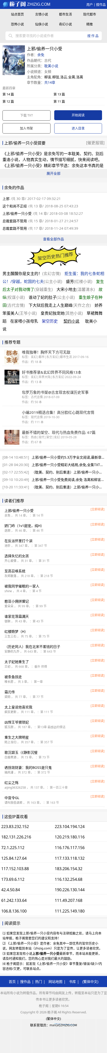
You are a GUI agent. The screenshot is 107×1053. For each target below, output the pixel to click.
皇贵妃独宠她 (62, 313)
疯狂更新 (10, 712)
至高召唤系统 (14, 571)
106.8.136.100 (14, 911)
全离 (71, 77)
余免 (40, 54)
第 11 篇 (59, 101)
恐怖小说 (17, 24)
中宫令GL (11, 797)
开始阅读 (78, 115)
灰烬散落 (10, 576)
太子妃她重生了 (16, 661)
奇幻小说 (65, 24)
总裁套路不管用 (14, 221)
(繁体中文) (90, 981)
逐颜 (7, 530)
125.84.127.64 (14, 858)
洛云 (63, 77)
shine (8, 591)
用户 (89, 4)
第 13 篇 (59, 94)
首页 (12, 981)
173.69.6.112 (12, 879)
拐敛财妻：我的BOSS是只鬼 (28, 767)
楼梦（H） (16, 631)
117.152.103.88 (15, 868)
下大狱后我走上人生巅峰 (60, 305)
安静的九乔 (11, 651)
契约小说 (71, 321)
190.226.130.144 (70, 889)
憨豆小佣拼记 (16, 601)
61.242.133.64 (14, 900)
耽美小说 (51, 65)
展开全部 (53, 173)
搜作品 (101, 4)
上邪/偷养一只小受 (23, 153)
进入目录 (78, 128)
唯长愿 (8, 682)
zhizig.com (38, 4)
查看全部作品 (53, 239)
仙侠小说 (41, 24)
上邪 (5, 198)
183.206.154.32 (68, 868)
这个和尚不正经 (14, 206)
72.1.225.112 (12, 847)
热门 (38, 981)
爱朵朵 (8, 606)
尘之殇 (11, 782)
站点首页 (17, 14)
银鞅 (7, 621)
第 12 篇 (8, 101)
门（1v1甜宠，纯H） (24, 525)
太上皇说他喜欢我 (18, 707)
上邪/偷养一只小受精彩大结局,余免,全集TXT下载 (69, 464)
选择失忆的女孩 (16, 556)
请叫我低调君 (13, 803)
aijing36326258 (15, 787)
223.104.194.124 (70, 826)
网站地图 (55, 981)
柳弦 (55, 77)
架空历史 (50, 321)
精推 (89, 24)
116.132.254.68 (68, 879)
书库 (72, 981)
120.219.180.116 (70, 837)
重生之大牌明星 (16, 737)
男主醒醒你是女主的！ (31, 273)
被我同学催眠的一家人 (21, 586)
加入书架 (26, 128)
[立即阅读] (98, 509)
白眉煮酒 (10, 757)
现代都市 (89, 14)
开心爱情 (10, 561)
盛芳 (79, 281)
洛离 (79, 77)
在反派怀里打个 (18, 540)
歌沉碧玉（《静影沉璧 (21, 752)
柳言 (47, 77)
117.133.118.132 (70, 858)
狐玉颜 (8, 727)
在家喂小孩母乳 (24, 321)
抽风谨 (8, 772)
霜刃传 (9, 692)
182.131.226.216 (16, 837)
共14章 (49, 82)
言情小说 (41, 14)
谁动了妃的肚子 (52, 297)
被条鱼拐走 (13, 676)
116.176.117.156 (70, 847)
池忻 (7, 546)
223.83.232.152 (15, 826)
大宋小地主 (75, 289)
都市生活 (65, 14)
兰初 (7, 667)
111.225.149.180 (70, 911)
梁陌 (7, 697)
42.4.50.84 (10, 889)
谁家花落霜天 (16, 616)
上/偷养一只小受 (19, 510)
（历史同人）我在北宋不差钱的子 (32, 646)
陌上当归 (10, 742)
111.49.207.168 (68, 900)
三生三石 (10, 636)
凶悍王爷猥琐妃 (16, 722)
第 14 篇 (8, 94)
